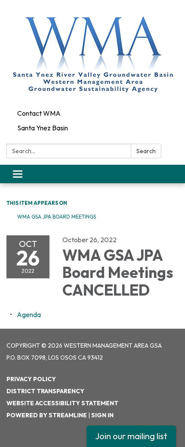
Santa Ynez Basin (42, 127)
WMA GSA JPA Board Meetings (56, 216)
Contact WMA (39, 113)
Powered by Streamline (46, 415)
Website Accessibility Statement (62, 403)
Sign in (102, 415)
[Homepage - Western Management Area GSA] (92, 53)
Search (146, 151)
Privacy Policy (31, 379)
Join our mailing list (131, 436)
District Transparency (45, 391)
